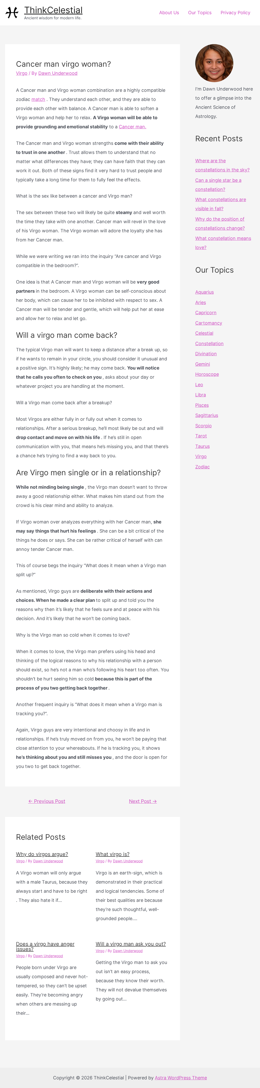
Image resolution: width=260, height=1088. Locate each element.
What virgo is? (112, 854)
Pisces (202, 405)
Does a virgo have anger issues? (45, 946)
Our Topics (200, 12)
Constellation (209, 343)
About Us (169, 12)
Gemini (202, 364)
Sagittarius (206, 415)
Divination (206, 353)
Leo (199, 384)
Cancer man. (132, 126)
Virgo (21, 73)
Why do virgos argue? (42, 854)
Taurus (202, 446)
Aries (200, 302)
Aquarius (204, 292)
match (38, 99)
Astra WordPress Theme (181, 1077)
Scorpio (203, 425)
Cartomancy (208, 323)
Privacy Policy (235, 12)
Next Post (143, 801)
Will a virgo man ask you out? (131, 944)
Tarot (201, 435)
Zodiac (202, 466)
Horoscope (207, 374)
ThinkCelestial (53, 10)
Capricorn (206, 312)
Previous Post (46, 801)
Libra (200, 394)
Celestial (204, 333)
